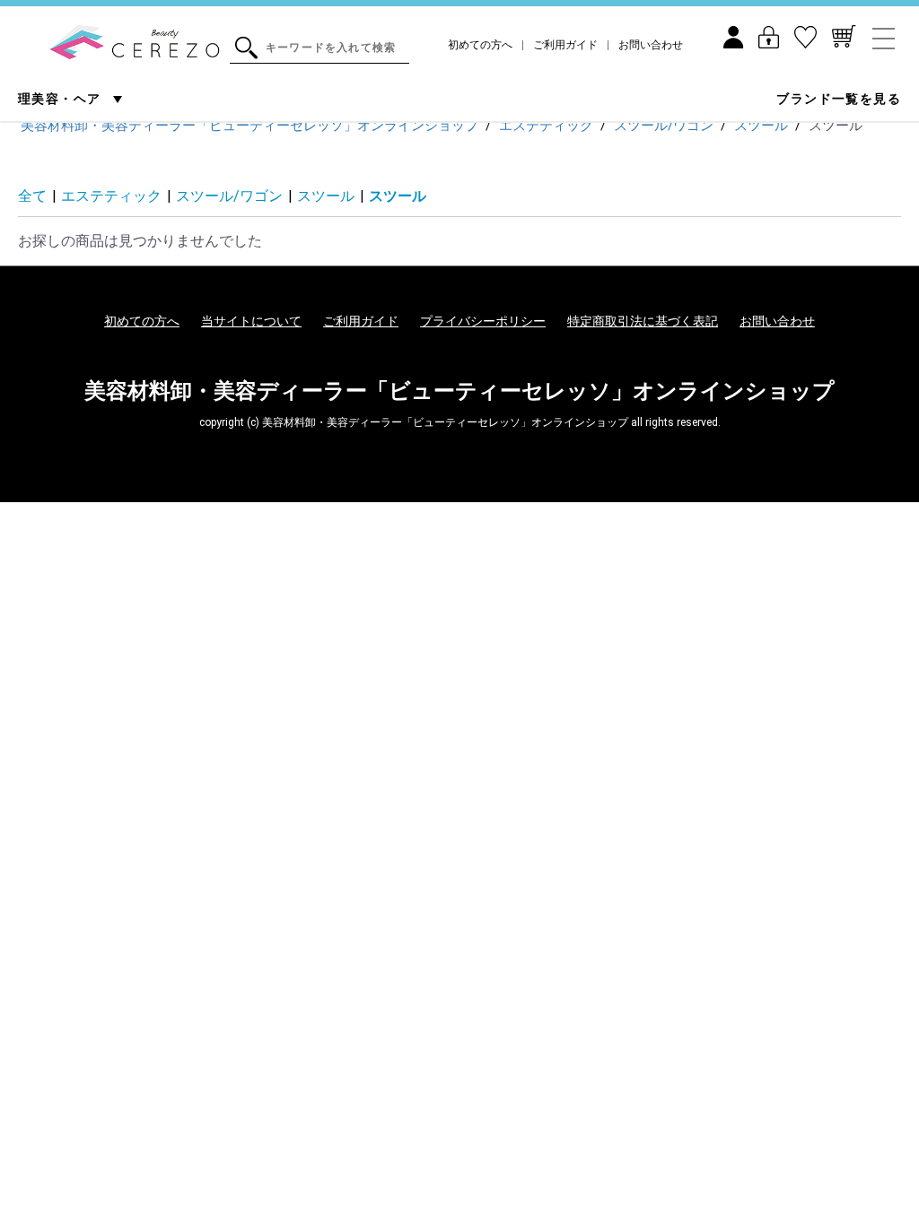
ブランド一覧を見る (838, 98)
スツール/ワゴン (229, 195)
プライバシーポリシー (483, 321)
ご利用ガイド (565, 45)
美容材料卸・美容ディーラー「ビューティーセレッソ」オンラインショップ (459, 391)
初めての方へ (480, 45)
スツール (325, 195)
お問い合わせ (650, 45)
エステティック (111, 195)
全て (32, 195)
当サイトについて (251, 321)
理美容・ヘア (61, 98)
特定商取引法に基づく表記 (642, 321)
